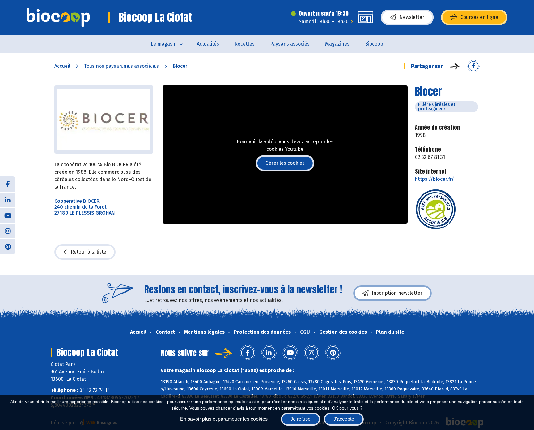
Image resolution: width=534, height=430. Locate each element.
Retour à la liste (88, 252)
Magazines (337, 44)
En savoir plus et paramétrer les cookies (224, 419)
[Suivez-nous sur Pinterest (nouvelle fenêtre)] (7, 246)
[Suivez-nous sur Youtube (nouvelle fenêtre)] (7, 215)
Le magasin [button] (164, 44)
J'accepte (343, 419)
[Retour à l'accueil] (58, 17)
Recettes (245, 44)
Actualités (208, 44)
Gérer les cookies (285, 163)
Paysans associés (290, 44)
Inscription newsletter (397, 293)
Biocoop (374, 44)
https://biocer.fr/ (434, 179)
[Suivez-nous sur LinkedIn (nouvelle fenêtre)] (7, 199)
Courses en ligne (479, 17)
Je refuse (300, 419)
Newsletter (411, 17)
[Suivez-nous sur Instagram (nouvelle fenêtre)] (7, 230)
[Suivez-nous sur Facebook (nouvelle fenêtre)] (7, 184)
